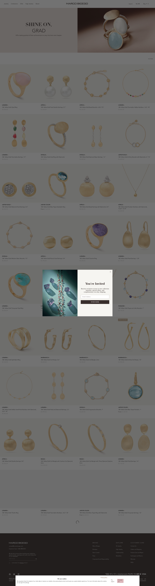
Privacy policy (104, 577)
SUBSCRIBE (95, 302)
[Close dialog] (110, 272)
